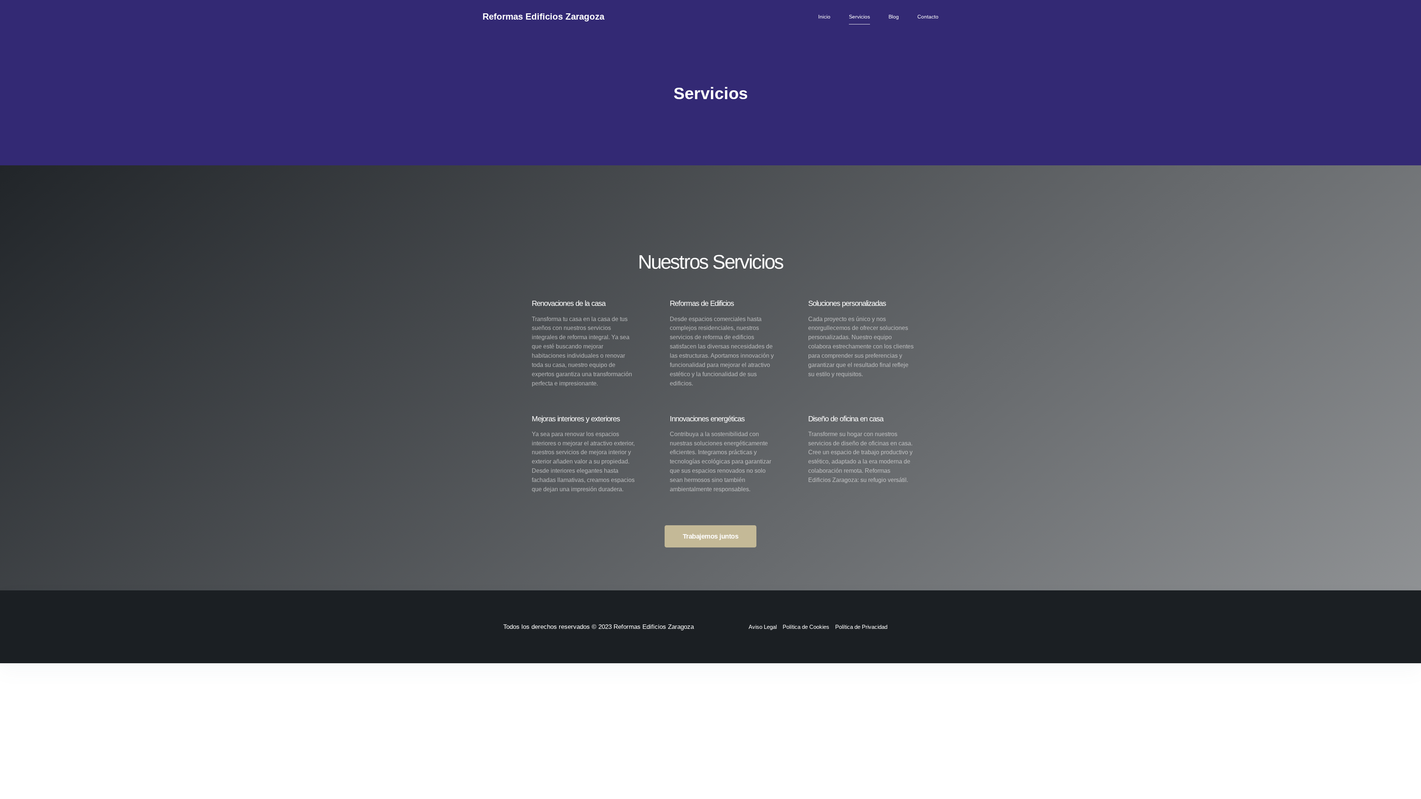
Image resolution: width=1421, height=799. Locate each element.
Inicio (824, 17)
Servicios (859, 17)
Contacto (927, 17)
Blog (893, 17)
